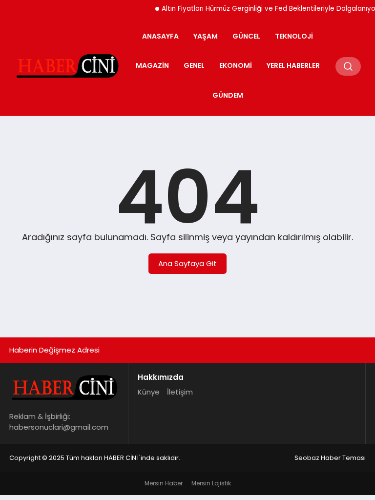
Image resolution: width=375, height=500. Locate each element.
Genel (194, 65)
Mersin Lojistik (211, 483)
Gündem (227, 95)
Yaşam (205, 36)
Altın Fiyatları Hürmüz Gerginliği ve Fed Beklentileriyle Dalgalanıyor (266, 8)
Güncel (246, 36)
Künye (149, 392)
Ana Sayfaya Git (187, 263)
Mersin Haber (164, 483)
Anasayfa (160, 36)
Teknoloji (294, 36)
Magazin (152, 65)
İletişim (180, 392)
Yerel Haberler (293, 65)
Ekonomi (235, 65)
